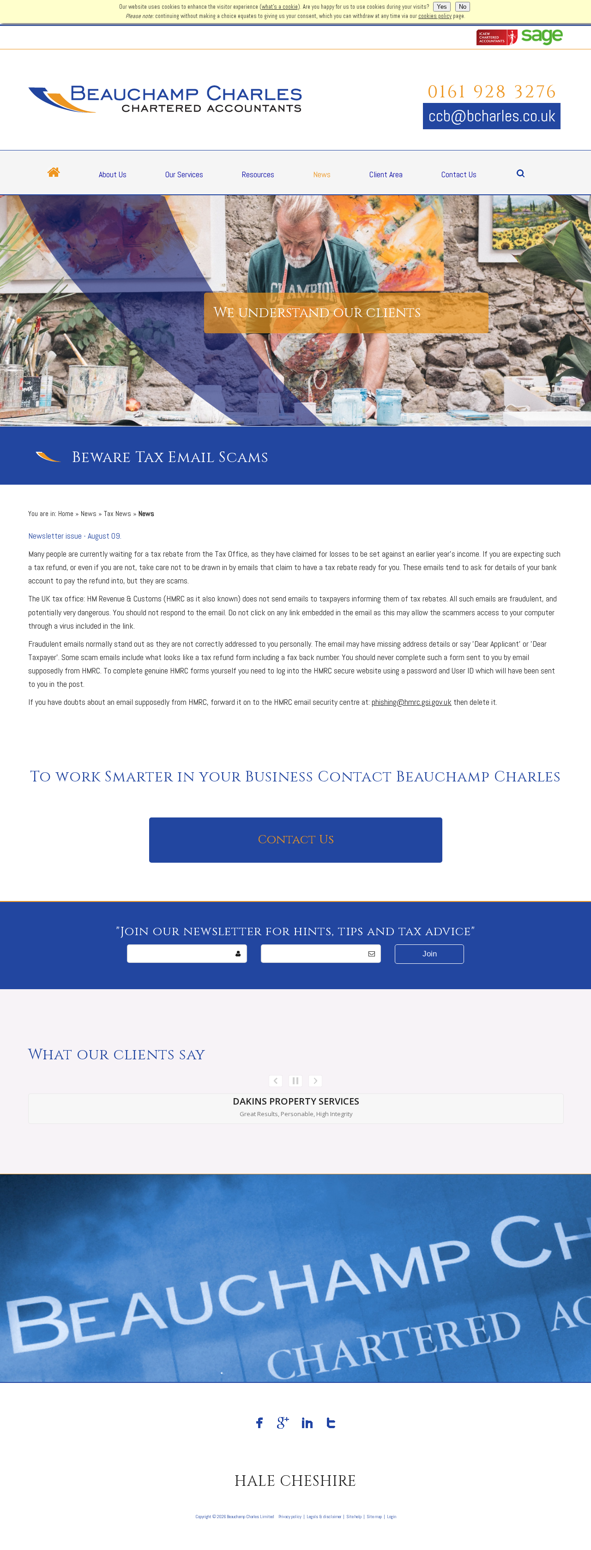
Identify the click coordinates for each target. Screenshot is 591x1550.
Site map (374, 1517)
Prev (276, 1081)
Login (391, 1517)
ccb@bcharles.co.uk (491, 116)
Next (315, 1081)
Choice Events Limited (296, 1101)
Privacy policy (290, 1517)
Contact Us (458, 174)
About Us (113, 174)
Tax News (117, 513)
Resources (258, 174)
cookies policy (435, 16)
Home (65, 513)
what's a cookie (280, 7)
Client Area (386, 174)
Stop (295, 1081)
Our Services (184, 174)
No (462, 6)
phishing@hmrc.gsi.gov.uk (412, 702)
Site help (354, 1517)
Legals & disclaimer (324, 1517)
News (322, 174)
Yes (442, 6)
